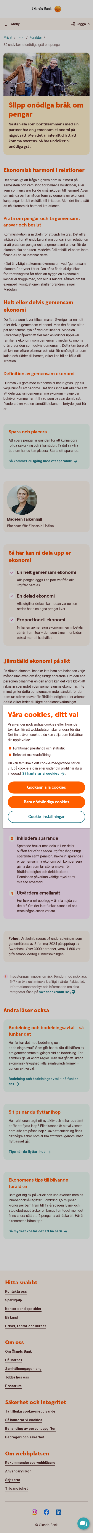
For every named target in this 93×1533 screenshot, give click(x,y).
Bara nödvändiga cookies (46, 802)
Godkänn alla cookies (46, 787)
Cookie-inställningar (46, 816)
